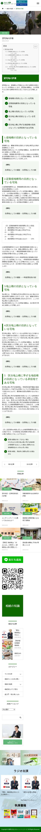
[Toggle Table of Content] (34, 46)
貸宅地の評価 (9, 49)
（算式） (15, 53)
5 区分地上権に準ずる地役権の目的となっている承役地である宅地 (21, 67)
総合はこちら (22, 1)
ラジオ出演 (8, 674)
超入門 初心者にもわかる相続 (12, 695)
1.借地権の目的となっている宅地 (16, 51)
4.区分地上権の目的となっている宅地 (17, 63)
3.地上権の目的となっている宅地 (16, 60)
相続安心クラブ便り (11, 689)
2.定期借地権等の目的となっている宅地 (17, 55)
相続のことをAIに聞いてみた (12, 680)
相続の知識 (4, 33)
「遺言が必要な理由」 (30, 792)
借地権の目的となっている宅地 (21, 98)
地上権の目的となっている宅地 (21, 112)
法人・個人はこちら (22, 4)
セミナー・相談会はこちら (12, 742)
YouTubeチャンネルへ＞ (29, 800)
